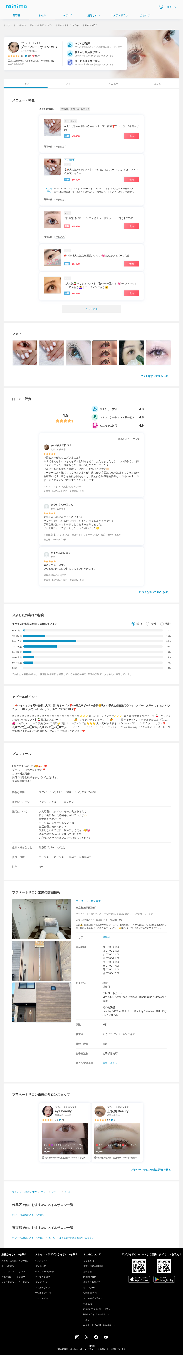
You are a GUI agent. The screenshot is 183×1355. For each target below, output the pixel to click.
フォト (69, 83)
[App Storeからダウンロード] (139, 1279)
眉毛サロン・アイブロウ (13, 1276)
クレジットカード (113, 993)
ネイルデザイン (42, 1287)
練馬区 (40, 25)
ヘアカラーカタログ (44, 1271)
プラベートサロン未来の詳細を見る (151, 1169)
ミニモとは (88, 1260)
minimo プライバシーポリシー (97, 1308)
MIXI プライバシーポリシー (96, 1314)
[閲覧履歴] (161, 7)
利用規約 (87, 1303)
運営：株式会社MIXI (93, 1265)
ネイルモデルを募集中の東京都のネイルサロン (71, 1237)
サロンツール (89, 1287)
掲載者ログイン (90, 1292)
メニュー (113, 83)
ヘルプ (86, 1319)
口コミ (157, 83)
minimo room (89, 1276)
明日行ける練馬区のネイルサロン (28, 1214)
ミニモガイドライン (93, 1298)
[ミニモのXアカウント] (86, 1338)
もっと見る (91, 308)
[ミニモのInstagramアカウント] (77, 1338)
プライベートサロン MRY (24, 1191)
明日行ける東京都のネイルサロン (28, 1237)
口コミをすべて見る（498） (155, 592)
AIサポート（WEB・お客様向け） (99, 1324)
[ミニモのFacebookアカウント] (96, 1338)
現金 (105, 982)
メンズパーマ (41, 1282)
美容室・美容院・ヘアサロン (15, 1260)
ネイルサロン (19, 25)
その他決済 (109, 1007)
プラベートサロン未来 (58, 25)
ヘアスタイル (41, 1260)
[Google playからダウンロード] (164, 1279)
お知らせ (87, 1271)
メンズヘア (40, 1265)
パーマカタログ (42, 1276)
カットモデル (41, 1298)
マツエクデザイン (43, 1292)
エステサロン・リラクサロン (15, 1282)
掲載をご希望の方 (91, 1282)
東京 (32, 25)
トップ (7, 25)
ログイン (172, 7)
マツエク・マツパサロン (13, 1271)
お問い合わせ (110, 1063)
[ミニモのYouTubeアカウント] (106, 1337)
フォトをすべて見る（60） (155, 376)
